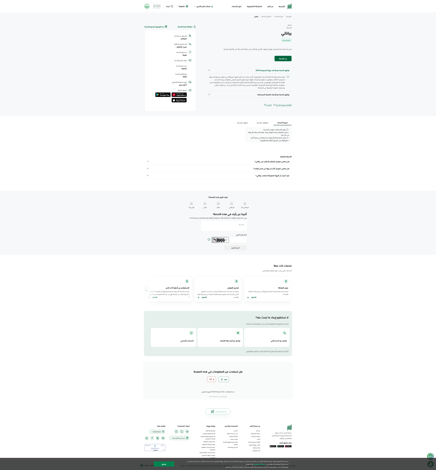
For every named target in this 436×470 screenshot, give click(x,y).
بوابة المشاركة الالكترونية (208, 444)
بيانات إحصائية (256, 447)
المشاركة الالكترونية (254, 6)
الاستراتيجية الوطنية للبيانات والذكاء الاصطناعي (207, 437)
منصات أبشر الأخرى (203, 6)
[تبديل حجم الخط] (181, 431)
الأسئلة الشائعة (233, 436)
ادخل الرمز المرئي (241, 234)
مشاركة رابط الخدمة (185, 26)
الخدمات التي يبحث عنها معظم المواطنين (277, 270)
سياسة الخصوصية (255, 433)
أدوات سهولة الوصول (254, 444)
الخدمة (289, 27)
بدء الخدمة (283, 58)
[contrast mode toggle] (187, 431)
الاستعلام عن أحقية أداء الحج (177, 287)
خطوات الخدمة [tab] (242, 122)
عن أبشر (270, 6)
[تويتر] (157, 438)
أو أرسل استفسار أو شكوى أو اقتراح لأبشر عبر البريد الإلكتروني (267, 351)
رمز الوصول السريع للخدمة (154, 26)
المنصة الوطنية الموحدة (209, 433)
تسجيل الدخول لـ (220, 411)
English (182, 6)
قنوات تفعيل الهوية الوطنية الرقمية (230, 443)
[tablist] (262, 122)
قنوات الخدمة (234, 439)
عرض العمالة (283, 287)
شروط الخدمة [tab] (282, 122)
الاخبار (258, 439)
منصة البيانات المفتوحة (209, 441)
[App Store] (179, 100)
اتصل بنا (269, 104)
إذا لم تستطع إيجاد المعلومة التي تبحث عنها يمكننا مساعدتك (267, 323)
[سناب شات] (146, 438)
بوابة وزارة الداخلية (210, 430)
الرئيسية (282, 6)
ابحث (168, 6)
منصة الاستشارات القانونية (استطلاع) (208, 448)
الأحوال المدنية (266, 16)
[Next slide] (146, 290)
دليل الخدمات (237, 6)
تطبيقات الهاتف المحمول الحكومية (208, 456)
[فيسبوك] (152, 438)
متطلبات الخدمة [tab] (262, 122)
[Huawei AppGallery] (179, 94)
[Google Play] (163, 94)
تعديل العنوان (233, 287)
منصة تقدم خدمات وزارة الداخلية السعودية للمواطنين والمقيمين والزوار (282, 435)
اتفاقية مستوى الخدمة (284, 104)
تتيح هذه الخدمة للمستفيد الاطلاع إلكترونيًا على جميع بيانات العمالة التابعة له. (268, 293)
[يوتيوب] (163, 438)
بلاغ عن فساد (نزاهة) (232, 433)
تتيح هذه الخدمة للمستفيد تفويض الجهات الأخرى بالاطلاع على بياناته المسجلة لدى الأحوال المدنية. (257, 49)
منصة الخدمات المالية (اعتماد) (207, 452)
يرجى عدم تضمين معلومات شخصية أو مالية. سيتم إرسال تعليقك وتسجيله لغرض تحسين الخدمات (218, 217)
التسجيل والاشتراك (233, 447)
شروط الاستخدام (255, 436)
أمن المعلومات (256, 450)
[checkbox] (224, 379)
